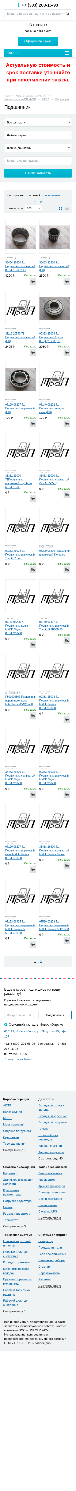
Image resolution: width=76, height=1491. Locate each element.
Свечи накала (47, 1205)
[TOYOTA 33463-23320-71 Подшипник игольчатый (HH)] (54, 237)
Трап (7, 95)
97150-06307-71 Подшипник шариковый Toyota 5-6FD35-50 (54, 625)
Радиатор (9, 1173)
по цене (33, 195)
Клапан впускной (50, 1145)
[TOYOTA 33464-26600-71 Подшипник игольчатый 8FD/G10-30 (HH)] (20, 237)
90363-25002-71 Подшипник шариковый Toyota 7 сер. (20, 554)
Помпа (7, 1207)
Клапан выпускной (51, 1152)
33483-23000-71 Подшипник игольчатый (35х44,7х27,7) (54, 479)
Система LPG (47, 1211)
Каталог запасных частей (31, 95)
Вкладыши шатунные (53, 1122)
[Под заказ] (33, 281)
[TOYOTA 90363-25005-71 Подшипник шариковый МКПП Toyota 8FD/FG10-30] (54, 746)
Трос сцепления (14, 1143)
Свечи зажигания (50, 1198)
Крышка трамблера (51, 1186)
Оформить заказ (38, 41)
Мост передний (13, 1124)
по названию (52, 195)
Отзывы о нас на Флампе (18, 1059)
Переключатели (49, 1273)
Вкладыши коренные (52, 1116)
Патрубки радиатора (17, 1201)
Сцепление (11, 1137)
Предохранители (50, 1247)
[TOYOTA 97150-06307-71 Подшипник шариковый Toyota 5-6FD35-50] (54, 596)
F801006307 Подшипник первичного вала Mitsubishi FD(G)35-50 (20, 700)
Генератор (45, 1241)
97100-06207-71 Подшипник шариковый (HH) (20, 408)
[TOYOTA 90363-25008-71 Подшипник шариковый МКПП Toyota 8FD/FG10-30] (54, 671)
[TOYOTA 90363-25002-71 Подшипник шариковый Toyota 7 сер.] (20, 525)
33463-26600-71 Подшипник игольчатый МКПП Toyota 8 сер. (54, 850)
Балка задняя (12, 1111)
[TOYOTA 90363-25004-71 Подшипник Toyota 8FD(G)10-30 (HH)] (54, 308)
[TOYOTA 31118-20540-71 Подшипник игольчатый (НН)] (20, 308)
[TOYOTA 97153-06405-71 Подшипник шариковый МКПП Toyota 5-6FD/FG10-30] (20, 896)
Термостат (10, 1220)
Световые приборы (51, 1260)
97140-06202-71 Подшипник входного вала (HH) (52, 408)
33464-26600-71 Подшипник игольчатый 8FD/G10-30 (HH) (20, 266)
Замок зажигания (50, 1173)
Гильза (43, 1128)
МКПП (45, 99)
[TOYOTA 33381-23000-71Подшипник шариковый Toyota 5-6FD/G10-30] (20, 450)
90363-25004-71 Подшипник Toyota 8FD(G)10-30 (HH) (51, 337)
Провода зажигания (52, 1192)
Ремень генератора (16, 1213)
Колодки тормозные (17, 1262)
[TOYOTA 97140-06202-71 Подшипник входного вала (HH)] (54, 379)
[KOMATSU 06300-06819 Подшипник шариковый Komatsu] (54, 525)
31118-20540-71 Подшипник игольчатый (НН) (20, 337)
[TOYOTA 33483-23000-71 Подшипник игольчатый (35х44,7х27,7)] (54, 450)
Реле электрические (52, 1254)
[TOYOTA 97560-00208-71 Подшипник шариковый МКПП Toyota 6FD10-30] (54, 896)
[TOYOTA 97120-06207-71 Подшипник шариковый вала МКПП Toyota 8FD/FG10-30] (20, 821)
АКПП (7, 1105)
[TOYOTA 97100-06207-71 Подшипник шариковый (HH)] (20, 379)
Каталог (13, 53)
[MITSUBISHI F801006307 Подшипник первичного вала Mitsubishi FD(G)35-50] (20, 671)
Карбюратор (47, 1179)
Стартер (44, 1266)
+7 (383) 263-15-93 (40, 5)
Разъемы (44, 1279)
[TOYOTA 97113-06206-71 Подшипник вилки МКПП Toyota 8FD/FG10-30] (20, 596)
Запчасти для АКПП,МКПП (20, 99)
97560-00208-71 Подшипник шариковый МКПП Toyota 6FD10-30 (54, 925)
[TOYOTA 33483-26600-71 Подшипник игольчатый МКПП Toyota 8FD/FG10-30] (20, 746)
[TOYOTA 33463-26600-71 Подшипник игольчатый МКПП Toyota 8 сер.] (54, 821)
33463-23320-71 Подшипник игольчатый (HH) (54, 266)
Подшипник (62, 99)
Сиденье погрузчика (17, 1131)
